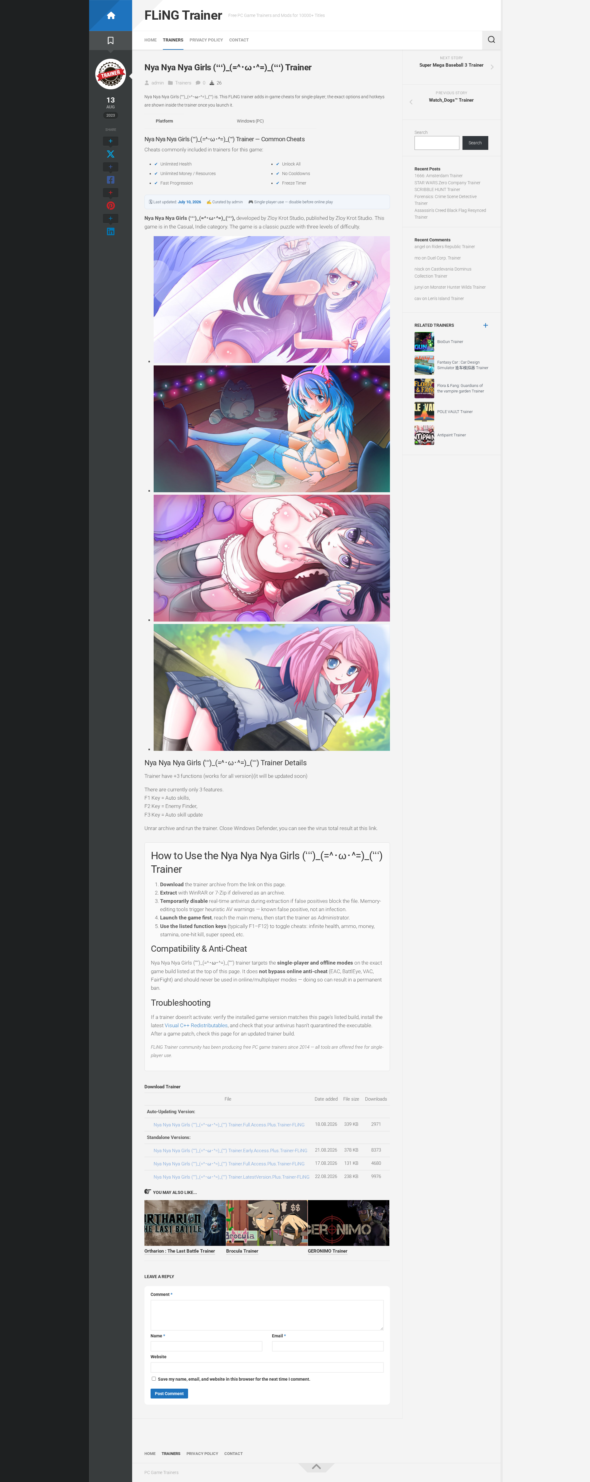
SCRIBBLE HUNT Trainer (437, 189)
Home (150, 39)
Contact (239, 39)
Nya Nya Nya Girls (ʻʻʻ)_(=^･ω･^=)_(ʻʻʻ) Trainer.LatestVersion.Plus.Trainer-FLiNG (231, 1177)
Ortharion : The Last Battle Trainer (179, 1251)
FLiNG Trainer (183, 15)
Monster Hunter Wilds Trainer (458, 287)
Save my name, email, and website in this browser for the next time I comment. (234, 1379)
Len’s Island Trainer (446, 298)
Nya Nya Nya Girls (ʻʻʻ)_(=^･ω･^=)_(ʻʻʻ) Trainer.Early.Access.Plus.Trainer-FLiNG (230, 1150)
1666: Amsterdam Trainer (439, 175)
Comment (161, 1294)
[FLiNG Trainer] (110, 15)
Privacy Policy (206, 39)
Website (159, 1356)
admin (157, 83)
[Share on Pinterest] (110, 199)
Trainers (173, 39)
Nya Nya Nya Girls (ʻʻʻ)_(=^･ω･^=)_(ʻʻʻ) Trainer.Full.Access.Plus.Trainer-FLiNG (229, 1125)
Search (421, 132)
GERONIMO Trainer (328, 1251)
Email (279, 1335)
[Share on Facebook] (110, 173)
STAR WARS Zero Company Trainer (448, 182)
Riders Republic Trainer (453, 246)
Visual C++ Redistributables (196, 1025)
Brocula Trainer (242, 1251)
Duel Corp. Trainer (444, 257)
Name (158, 1335)
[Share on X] (110, 148)
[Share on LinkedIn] (110, 225)
